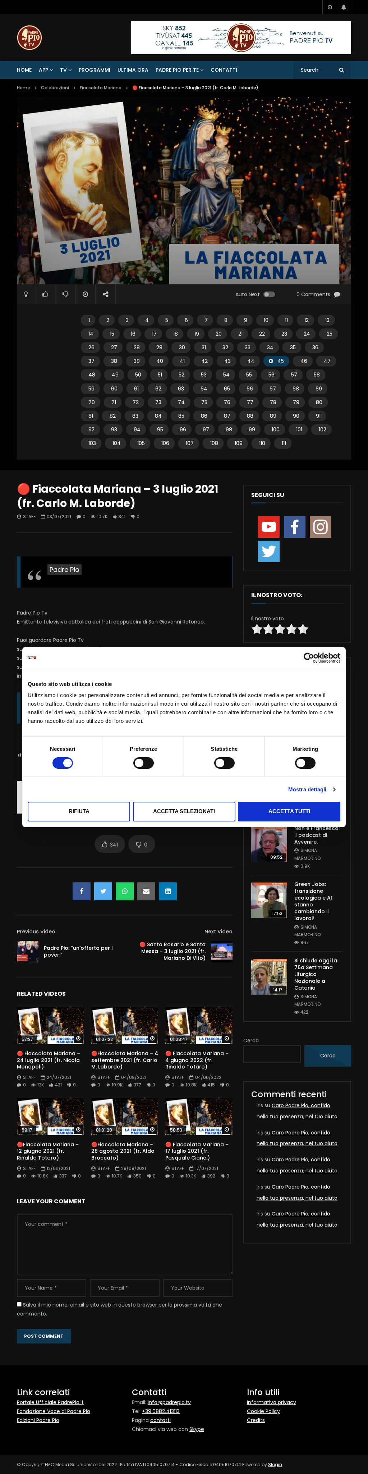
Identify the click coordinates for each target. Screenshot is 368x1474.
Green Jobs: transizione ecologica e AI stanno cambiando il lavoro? (313, 901)
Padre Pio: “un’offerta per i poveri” (78, 951)
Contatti (224, 70)
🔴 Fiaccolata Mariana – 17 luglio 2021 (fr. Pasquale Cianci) (197, 1151)
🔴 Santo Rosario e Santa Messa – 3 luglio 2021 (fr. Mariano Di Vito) (172, 951)
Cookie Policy (263, 1411)
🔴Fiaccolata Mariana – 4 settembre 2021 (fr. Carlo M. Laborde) (124, 1060)
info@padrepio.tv (169, 1402)
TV (63, 70)
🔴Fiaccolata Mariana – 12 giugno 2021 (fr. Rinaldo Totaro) (48, 1151)
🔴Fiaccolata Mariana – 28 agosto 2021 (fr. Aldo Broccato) (123, 1151)
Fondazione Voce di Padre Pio (53, 1411)
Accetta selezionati (184, 811)
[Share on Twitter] (103, 891)
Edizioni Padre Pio (38, 1420)
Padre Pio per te (177, 70)
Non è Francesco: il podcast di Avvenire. (317, 835)
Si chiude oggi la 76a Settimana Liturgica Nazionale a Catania (315, 974)
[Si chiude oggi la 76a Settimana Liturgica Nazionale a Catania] (269, 977)
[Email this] (146, 891)
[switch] (143, 763)
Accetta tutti (289, 811)
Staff (29, 516)
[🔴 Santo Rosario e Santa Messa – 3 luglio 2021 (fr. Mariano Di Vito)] (222, 951)
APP (43, 70)
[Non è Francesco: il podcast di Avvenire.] (269, 844)
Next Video (218, 931)
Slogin (275, 1464)
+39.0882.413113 (161, 1411)
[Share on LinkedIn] (168, 891)
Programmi (94, 70)
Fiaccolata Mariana (100, 88)
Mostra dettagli (307, 789)
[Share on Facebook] (82, 891)
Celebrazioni (55, 88)
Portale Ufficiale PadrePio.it (50, 1402)
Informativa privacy (271, 1402)
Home (24, 70)
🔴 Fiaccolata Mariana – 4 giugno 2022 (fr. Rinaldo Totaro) (197, 1060)
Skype (196, 1429)
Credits (256, 1420)
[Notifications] (344, 7)
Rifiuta (79, 811)
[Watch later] (329, 7)
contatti (160, 1420)
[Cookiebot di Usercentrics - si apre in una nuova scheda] (308, 658)
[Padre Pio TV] (29, 37)
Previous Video (36, 931)
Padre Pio (64, 569)
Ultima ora (133, 70)
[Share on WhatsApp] (125, 891)
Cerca (251, 1040)
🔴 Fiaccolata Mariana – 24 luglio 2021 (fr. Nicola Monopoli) (48, 1060)
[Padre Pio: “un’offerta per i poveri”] (27, 951)
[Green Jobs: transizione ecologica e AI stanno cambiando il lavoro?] (269, 900)
